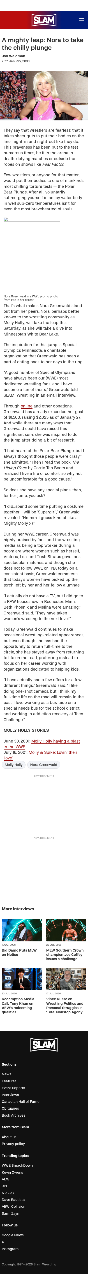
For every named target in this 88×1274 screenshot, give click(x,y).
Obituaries (10, 1108)
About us (9, 1137)
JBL (5, 1186)
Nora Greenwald (43, 765)
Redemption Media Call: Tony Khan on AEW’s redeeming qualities (18, 1005)
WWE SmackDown (17, 1166)
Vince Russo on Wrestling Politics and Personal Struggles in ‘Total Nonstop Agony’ (64, 1005)
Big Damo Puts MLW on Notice (19, 952)
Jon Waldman (13, 56)
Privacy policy (13, 1144)
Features (9, 1081)
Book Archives (13, 1115)
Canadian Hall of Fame (20, 1102)
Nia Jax (8, 1193)
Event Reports (13, 1088)
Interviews (10, 1095)
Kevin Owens (12, 1173)
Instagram (10, 1249)
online (26, 406)
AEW (5, 1179)
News (6, 1074)
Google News (13, 1235)
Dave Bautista (13, 1200)
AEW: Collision (13, 1207)
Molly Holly (14, 765)
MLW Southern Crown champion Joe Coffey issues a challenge (65, 954)
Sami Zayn (10, 1214)
